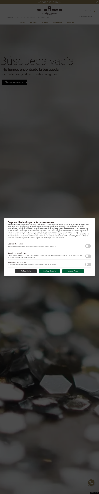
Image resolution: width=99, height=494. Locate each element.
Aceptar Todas (73, 271)
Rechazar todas (26, 271)
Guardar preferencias (49, 271)
